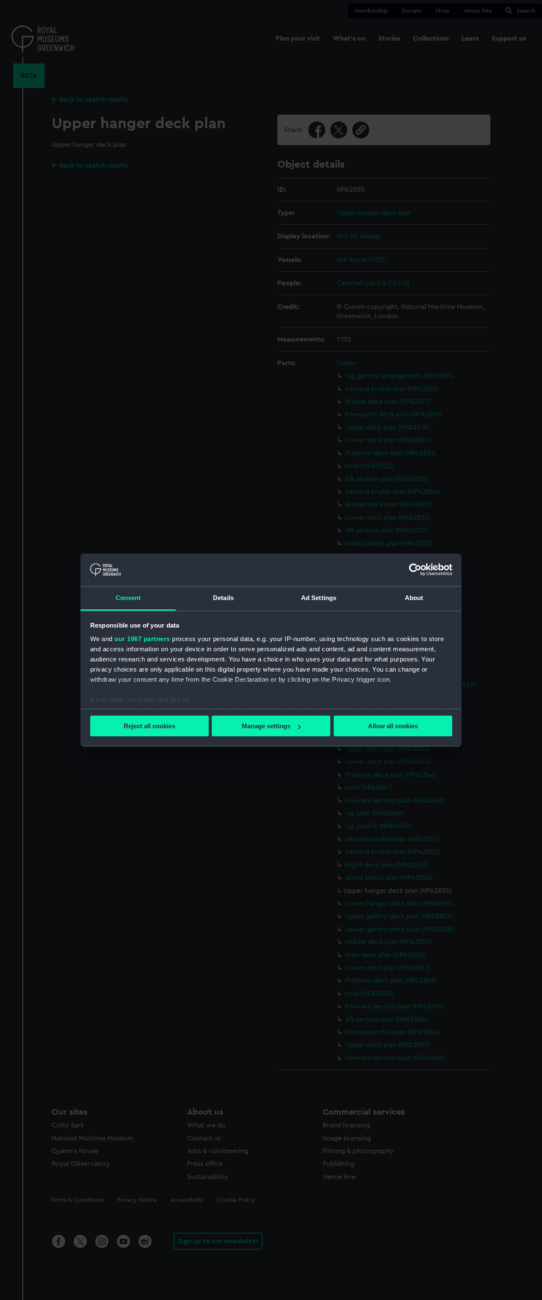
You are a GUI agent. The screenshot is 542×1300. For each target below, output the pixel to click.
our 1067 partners (142, 638)
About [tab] (414, 597)
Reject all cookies (149, 726)
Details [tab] (223, 597)
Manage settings (266, 726)
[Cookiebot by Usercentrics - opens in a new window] (415, 569)
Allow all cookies (393, 726)
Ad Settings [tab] (318, 597)
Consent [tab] (128, 597)
